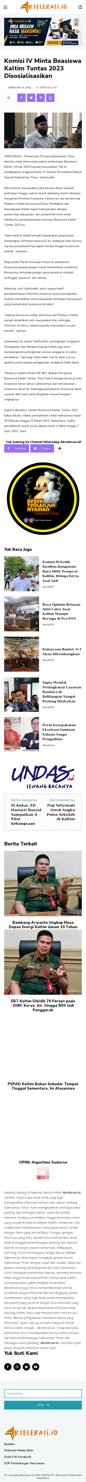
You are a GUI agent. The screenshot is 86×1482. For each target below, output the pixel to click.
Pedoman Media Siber (18, 1450)
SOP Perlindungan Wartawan (24, 1463)
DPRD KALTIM (48, 87)
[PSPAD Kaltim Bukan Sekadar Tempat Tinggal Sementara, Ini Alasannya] (43, 1044)
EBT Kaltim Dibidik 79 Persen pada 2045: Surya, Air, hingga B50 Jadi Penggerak (43, 1006)
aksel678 (47, 587)
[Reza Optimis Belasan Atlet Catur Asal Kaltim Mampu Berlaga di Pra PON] (21, 613)
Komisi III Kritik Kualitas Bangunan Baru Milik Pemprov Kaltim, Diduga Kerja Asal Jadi (60, 571)
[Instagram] (17, 1366)
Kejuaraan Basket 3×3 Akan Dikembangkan (61, 651)
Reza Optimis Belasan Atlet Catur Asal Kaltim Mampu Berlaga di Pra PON (61, 612)
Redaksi (9, 1444)
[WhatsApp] (50, 98)
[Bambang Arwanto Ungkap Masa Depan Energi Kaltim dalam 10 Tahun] (43, 883)
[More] (59, 448)
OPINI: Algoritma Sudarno (43, 1162)
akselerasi (48, 745)
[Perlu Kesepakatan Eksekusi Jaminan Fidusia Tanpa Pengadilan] (21, 734)
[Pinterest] (41, 98)
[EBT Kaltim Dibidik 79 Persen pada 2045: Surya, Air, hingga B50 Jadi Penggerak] (43, 962)
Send (40, 1404)
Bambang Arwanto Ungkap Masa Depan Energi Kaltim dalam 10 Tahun (43, 925)
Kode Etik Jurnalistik (17, 1457)
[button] (80, 7)
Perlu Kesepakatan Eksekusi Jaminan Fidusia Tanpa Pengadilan (59, 732)
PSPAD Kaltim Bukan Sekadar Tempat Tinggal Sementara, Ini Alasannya (43, 1086)
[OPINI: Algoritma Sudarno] (43, 1123)
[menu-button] (5, 7)
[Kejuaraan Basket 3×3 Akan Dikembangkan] (21, 654)
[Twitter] (31, 98)
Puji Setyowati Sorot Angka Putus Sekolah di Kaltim (61, 812)
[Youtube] (35, 1366)
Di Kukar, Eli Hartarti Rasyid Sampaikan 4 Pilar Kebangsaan (26, 814)
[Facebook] (21, 98)
